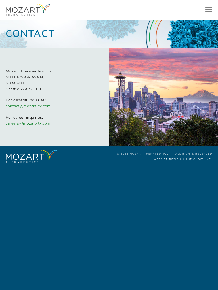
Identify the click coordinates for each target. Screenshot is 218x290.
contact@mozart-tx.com (28, 106)
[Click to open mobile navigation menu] (209, 10)
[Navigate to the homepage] (100, 10)
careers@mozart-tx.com (28, 123)
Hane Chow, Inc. (197, 159)
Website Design (167, 159)
